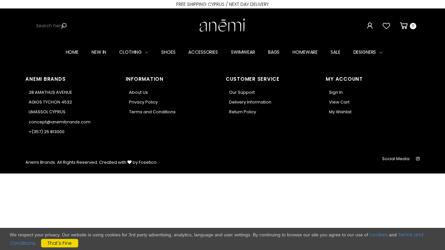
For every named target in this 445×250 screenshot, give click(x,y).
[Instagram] (418, 159)
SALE (335, 52)
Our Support (242, 92)
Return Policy (242, 112)
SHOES (168, 52)
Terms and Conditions (152, 112)
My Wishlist (340, 112)
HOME (72, 52)
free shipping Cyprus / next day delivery (222, 4)
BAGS (274, 52)
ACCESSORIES (203, 52)
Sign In (336, 92)
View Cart (339, 102)
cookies (378, 234)
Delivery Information (250, 102)
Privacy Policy (143, 102)
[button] (407, 26)
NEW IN (99, 52)
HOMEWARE (305, 52)
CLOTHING (130, 52)
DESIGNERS (364, 52)
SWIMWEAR (243, 52)
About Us (138, 92)
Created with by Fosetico (128, 162)
